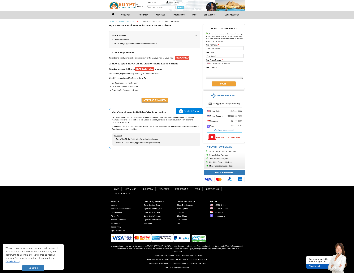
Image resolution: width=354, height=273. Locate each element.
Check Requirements (127, 21)
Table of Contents (119, 35)
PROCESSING (181, 189)
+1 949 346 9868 (235, 111)
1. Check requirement (120, 40)
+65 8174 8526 (236, 126)
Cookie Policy (116, 227)
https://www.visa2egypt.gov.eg (147, 139)
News (179, 223)
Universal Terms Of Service (121, 209)
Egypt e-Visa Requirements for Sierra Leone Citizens (160, 21)
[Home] (112, 15)
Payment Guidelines (118, 220)
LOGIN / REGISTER (121, 193)
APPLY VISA (130, 189)
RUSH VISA (147, 189)
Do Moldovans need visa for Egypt (125, 87)
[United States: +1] (208, 63)
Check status (151, 3)
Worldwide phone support (224, 130)
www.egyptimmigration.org (121, 246)
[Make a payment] (224, 177)
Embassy (180, 212)
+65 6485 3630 (236, 121)
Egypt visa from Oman (152, 205)
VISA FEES (164, 189)
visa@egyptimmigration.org (226, 103)
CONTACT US (212, 189)
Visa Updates (182, 220)
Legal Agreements (117, 212)
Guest (177, 3)
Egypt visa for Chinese (152, 216)
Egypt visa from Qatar (152, 212)
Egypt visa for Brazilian (152, 220)
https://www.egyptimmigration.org (131, 5)
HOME (116, 189)
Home (112, 21)
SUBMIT (224, 84)
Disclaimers (115, 223)
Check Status (182, 216)
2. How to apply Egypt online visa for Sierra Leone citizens (135, 44)
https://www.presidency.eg (150, 143)
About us (114, 205)
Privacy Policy (116, 216)
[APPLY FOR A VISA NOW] (155, 100)
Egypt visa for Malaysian (153, 209)
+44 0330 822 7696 (234, 116)
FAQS (197, 189)
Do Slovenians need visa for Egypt (125, 83)
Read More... (148, 223)
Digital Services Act (118, 231)
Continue (33, 268)
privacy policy (238, 36)
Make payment (182, 209)
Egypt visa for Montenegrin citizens (125, 90)
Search (180, 7)
